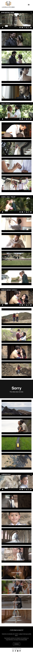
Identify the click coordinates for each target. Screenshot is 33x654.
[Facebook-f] (15, 651)
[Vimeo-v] (20, 651)
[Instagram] (13, 651)
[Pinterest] (17, 651)
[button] (28, 4)
